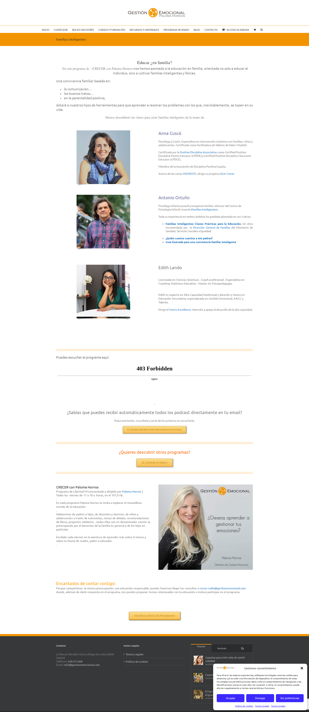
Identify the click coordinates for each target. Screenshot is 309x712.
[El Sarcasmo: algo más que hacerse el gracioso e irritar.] (198, 694)
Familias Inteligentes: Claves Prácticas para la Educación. (204, 224)
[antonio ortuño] (103, 196)
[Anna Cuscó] (103, 131)
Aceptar (230, 698)
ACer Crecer (227, 173)
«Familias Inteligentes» (204, 209)
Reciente (221, 648)
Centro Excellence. (180, 309)
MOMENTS (189, 173)
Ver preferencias (289, 698)
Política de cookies (244, 705)
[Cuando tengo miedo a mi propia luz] (198, 677)
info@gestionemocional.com (82, 664)
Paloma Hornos (132, 491)
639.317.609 (75, 661)
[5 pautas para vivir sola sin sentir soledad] (198, 660)
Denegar (260, 698)
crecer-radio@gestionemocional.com (223, 588)
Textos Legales (262, 705)
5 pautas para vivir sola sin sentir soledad (225, 659)
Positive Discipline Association (198, 152)
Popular (201, 646)
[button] (302, 668)
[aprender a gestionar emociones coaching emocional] (205, 486)
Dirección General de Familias (211, 227)
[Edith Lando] (103, 266)
